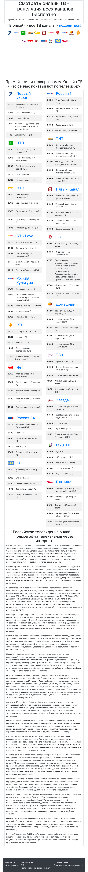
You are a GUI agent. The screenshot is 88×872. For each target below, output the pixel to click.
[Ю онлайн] (58, 41)
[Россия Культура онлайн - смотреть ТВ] (11, 278)
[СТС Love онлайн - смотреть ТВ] (11, 236)
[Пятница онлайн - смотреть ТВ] (50, 482)
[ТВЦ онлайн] (58, 32)
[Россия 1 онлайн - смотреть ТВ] (50, 93)
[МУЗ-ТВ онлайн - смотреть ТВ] (50, 445)
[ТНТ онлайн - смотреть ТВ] (50, 138)
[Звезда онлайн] (37, 41)
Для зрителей (27, 862)
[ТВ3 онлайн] (23, 41)
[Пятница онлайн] (65, 41)
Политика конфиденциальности (68, 865)
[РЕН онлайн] (78, 32)
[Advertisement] (44, 62)
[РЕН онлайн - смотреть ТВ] (11, 325)
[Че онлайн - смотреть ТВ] (11, 367)
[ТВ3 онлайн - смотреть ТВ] (50, 355)
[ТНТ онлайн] (30, 32)
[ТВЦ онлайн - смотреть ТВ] (50, 237)
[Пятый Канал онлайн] (44, 32)
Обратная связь (61, 862)
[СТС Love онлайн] (51, 32)
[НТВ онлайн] (23, 32)
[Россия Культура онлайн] (65, 32)
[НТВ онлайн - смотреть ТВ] (11, 143)
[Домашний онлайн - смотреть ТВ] (50, 304)
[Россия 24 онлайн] (44, 41)
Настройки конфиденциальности (36, 868)
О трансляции (11, 865)
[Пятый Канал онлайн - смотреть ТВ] (50, 189)
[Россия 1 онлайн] (16, 32)
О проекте (10, 862)
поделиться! (70, 25)
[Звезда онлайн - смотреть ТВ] (50, 400)
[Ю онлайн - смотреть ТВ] (11, 463)
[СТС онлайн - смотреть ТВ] (11, 188)
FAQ (22, 865)
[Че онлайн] (30, 41)
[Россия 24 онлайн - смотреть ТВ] (11, 418)
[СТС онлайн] (37, 32)
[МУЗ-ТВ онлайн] (51, 41)
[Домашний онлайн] (71, 32)
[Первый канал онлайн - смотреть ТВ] (11, 93)
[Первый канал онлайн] (10, 32)
